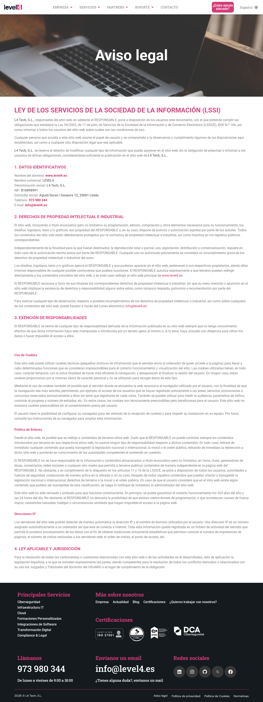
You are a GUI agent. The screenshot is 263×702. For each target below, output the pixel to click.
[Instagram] (192, 672)
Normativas (241, 696)
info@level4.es (135, 306)
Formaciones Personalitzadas (39, 619)
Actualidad (121, 602)
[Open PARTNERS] (126, 7)
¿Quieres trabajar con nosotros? (193, 602)
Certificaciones (154, 602)
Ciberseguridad (28, 602)
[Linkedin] (179, 672)
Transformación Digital (34, 630)
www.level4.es (172, 275)
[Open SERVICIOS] (98, 7)
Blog (136, 602)
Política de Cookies (217, 696)
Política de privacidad (186, 696)
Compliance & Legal (32, 635)
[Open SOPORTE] (152, 7)
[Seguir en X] (218, 672)
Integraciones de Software (37, 624)
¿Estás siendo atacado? (223, 7)
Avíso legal (160, 695)
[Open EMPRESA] (71, 7)
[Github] (205, 672)
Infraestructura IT (30, 607)
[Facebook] (230, 672)
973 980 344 (41, 668)
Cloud (21, 613)
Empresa (102, 602)
